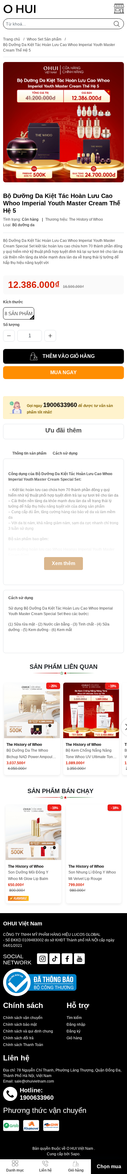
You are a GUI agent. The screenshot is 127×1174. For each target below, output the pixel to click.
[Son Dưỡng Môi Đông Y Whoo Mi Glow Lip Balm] (33, 832)
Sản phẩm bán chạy (60, 791)
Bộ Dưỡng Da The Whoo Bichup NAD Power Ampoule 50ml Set (30, 754)
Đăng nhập (76, 1024)
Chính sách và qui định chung (28, 1031)
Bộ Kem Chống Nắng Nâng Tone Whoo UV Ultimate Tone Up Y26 (90, 754)
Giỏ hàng (74, 1038)
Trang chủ (11, 39)
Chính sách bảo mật (20, 1024)
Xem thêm (63, 563)
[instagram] (42, 958)
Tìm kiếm (74, 1018)
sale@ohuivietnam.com (34, 1081)
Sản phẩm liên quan (63, 666)
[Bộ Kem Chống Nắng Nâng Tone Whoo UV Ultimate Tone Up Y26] (91, 710)
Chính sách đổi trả (18, 1038)
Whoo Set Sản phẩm (44, 39)
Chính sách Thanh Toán (23, 1045)
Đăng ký (73, 1031)
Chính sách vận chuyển (23, 1018)
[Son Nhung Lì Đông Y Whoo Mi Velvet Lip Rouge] (94, 832)
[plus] (50, 336)
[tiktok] (54, 958)
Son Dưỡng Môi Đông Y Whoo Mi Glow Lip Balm (28, 875)
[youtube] (79, 958)
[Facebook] (67, 958)
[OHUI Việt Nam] (19, 8)
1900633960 (60, 404)
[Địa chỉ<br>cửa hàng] (119, 9)
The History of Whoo (86, 219)
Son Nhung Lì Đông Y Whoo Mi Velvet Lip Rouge (92, 875)
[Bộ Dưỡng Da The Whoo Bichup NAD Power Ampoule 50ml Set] (32, 710)
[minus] (9, 336)
